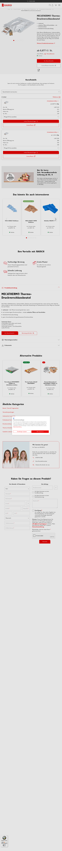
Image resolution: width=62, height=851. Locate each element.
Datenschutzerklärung (17, 426)
